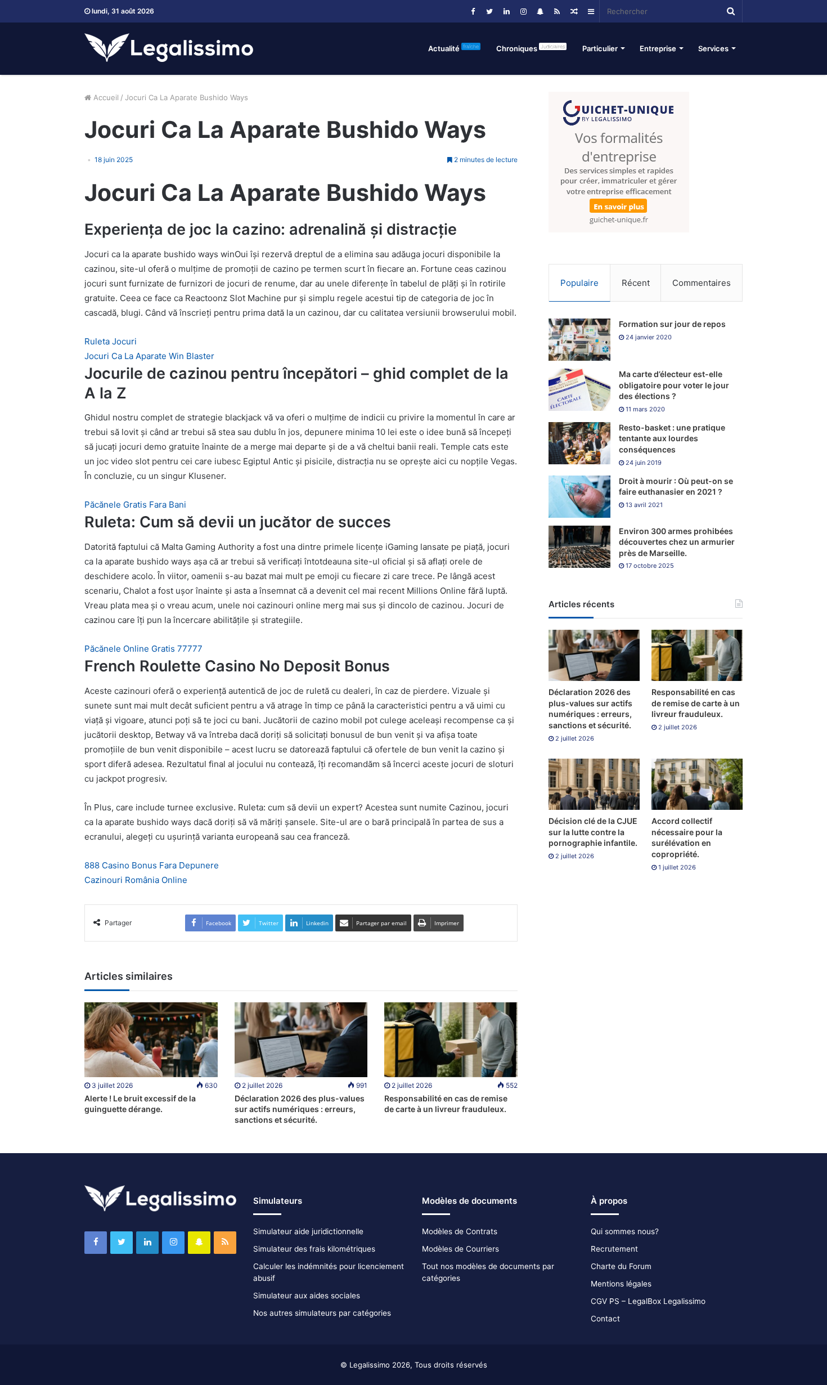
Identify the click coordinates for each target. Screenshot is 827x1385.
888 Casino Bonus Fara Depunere (151, 865)
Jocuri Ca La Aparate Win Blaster (149, 356)
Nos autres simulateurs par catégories (322, 1312)
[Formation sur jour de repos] (579, 340)
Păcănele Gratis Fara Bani (135, 504)
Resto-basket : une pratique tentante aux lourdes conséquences (672, 438)
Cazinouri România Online (135, 880)
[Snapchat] (540, 11)
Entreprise (658, 48)
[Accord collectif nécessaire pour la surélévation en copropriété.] (697, 784)
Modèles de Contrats (459, 1231)
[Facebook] (472, 11)
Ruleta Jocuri (110, 341)
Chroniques (530, 48)
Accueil (105, 97)
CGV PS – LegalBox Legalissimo (648, 1301)
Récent (636, 282)
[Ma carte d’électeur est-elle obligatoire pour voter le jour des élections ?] (579, 390)
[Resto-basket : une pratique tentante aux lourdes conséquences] (579, 443)
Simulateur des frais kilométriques (314, 1248)
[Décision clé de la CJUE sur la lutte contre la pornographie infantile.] (594, 784)
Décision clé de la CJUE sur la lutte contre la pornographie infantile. (593, 832)
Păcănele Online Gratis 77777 (143, 648)
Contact (605, 1318)
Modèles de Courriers (460, 1248)
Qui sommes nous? (625, 1231)
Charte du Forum (621, 1266)
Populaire (579, 282)
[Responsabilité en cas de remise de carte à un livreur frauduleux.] (451, 1039)
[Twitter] (489, 11)
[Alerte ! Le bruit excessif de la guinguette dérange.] (151, 1039)
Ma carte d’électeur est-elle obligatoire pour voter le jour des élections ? (674, 385)
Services (713, 48)
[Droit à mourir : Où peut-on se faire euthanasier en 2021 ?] (579, 497)
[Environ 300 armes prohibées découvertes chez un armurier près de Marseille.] (579, 547)
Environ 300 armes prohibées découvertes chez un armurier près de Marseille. (677, 542)
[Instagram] (523, 11)
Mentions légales (621, 1283)
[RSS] (557, 11)
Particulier (600, 48)
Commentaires (701, 282)
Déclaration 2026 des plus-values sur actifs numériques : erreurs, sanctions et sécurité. (300, 1108)
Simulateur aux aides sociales (306, 1295)
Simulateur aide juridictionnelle (308, 1231)
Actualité (453, 48)
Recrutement (614, 1248)
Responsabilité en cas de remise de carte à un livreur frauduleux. (695, 703)
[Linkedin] (506, 11)
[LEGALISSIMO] (168, 48)
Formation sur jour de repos (672, 324)
